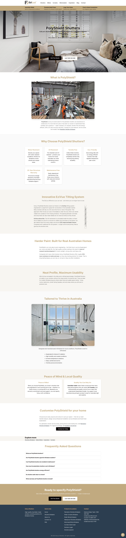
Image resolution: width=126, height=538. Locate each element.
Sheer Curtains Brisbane (71, 514)
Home (46, 512)
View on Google (73, 37)
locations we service (70, 425)
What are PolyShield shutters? (34, 453)
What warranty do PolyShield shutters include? (39, 479)
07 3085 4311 (92, 517)
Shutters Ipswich (69, 530)
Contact (83, 3)
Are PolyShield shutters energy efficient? (38, 470)
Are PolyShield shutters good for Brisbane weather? (41, 457)
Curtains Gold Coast (70, 524)
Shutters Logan (68, 527)
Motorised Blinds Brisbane (71, 522)
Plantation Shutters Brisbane (67, 129)
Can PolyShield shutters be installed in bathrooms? (40, 462)
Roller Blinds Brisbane (70, 517)
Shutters (42, 3)
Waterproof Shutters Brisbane (72, 519)
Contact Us (48, 519)
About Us (47, 517)
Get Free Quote (55, 58)
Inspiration (72, 3)
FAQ (46, 522)
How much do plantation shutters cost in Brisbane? (40, 466)
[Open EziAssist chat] (123, 535)
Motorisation (63, 3)
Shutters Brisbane (30, 440)
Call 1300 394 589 (70, 58)
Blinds (49, 3)
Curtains (55, 3)
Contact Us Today (63, 429)
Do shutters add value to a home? (35, 474)
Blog (78, 3)
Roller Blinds (39, 440)
